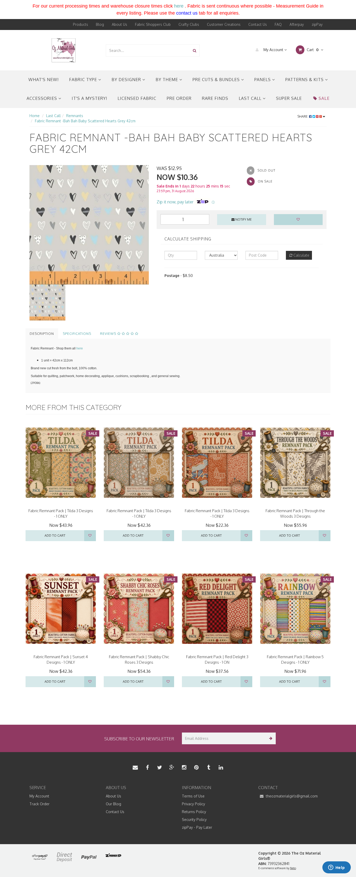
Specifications (77, 333)
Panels (263, 79)
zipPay (317, 24)
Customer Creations (224, 24)
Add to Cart (55, 535)
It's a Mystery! (89, 98)
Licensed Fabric (137, 98)
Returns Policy (194, 811)
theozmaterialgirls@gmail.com (291, 796)
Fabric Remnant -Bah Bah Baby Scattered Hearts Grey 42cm (85, 121)
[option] (89, 225)
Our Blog (113, 804)
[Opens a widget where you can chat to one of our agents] (336, 867)
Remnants (74, 115)
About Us (119, 24)
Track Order (39, 804)
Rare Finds (215, 98)
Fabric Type (83, 79)
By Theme (167, 79)
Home (34, 115)
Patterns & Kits (305, 79)
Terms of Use (193, 796)
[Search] (194, 50)
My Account (273, 49)
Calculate (300, 255)
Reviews (108, 333)
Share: (303, 116)
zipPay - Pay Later (197, 827)
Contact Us (257, 24)
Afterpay (297, 24)
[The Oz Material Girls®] (63, 50)
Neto (293, 868)
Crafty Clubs (189, 24)
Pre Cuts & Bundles (217, 79)
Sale (324, 98)
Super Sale (289, 98)
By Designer (127, 79)
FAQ (278, 24)
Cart (312, 49)
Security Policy (194, 819)
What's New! (43, 79)
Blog (100, 24)
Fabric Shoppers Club (153, 24)
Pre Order (179, 98)
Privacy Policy (193, 804)
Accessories (42, 98)
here (178, 6)
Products (80, 24)
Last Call (251, 98)
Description (42, 333)
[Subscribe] (270, 738)
